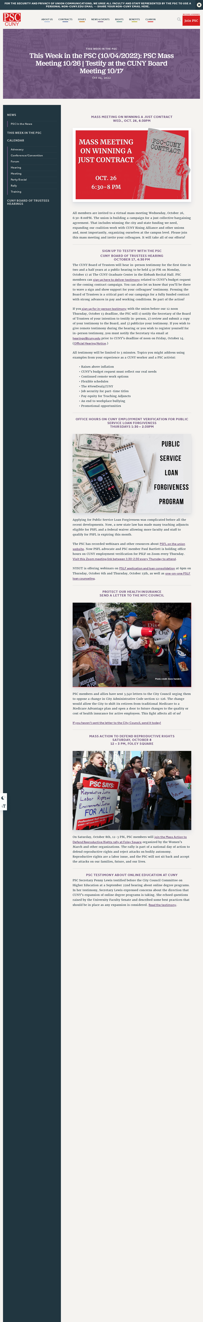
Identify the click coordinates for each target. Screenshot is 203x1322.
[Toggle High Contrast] (3, 797)
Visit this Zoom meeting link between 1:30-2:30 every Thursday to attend (124, 559)
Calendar (15, 140)
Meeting (16, 173)
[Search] (179, 19)
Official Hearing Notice (90, 343)
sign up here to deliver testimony (116, 279)
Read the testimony (162, 905)
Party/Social (19, 179)
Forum (15, 161)
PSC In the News (21, 124)
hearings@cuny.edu (86, 338)
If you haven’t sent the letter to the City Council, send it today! (117, 723)
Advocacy (17, 149)
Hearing (16, 167)
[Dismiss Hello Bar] (199, 5)
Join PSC (191, 21)
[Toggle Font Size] (3, 806)
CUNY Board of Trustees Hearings (28, 202)
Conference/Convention (27, 155)
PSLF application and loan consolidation (147, 568)
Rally (14, 185)
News (11, 115)
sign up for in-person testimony (104, 308)
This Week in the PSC (101, 48)
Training (16, 191)
